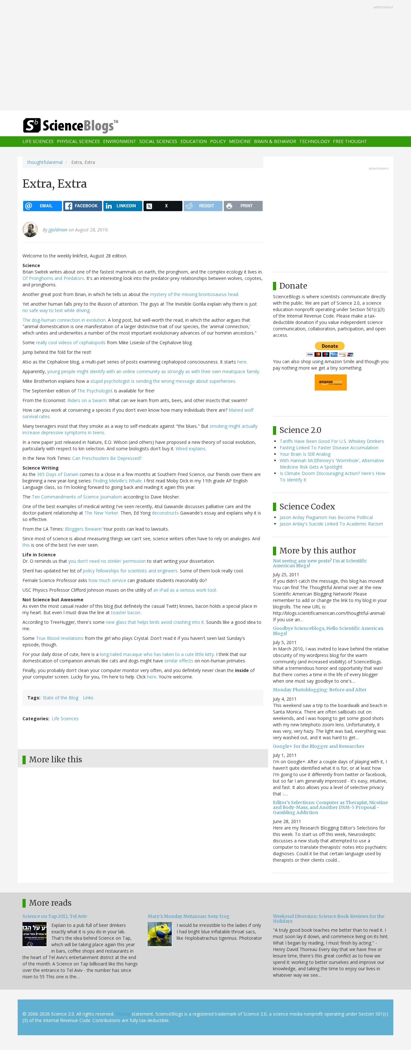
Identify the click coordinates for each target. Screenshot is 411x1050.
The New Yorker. (101, 513)
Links (88, 698)
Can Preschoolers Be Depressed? (107, 458)
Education (193, 141)
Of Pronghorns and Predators (53, 278)
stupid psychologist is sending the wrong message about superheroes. (163, 381)
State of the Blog (60, 698)
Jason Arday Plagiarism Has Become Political (326, 517)
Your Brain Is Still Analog (305, 454)
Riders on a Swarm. (87, 400)
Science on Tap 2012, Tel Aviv (54, 916)
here (151, 677)
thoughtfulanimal (45, 162)
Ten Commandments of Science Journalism (77, 497)
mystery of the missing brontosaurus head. (194, 294)
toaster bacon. (126, 612)
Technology (314, 141)
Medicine (240, 141)
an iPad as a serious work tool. (185, 590)
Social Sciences (158, 141)
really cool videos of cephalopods (71, 342)
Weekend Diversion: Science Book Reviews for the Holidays (328, 918)
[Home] (83, 126)
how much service (107, 580)
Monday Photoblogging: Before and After (320, 690)
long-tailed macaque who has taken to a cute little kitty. (157, 654)
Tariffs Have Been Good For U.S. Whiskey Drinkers (332, 441)
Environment (119, 141)
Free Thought (350, 141)
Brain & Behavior (275, 141)
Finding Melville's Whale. (118, 481)
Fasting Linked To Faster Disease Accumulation (329, 447)
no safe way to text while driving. (56, 310)
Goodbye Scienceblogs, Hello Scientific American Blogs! (328, 630)
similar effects (178, 661)
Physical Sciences (78, 141)
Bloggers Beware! (83, 529)
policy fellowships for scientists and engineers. (131, 571)
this (26, 545)
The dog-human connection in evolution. (64, 320)
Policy (218, 141)
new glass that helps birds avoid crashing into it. (155, 622)
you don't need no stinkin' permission (107, 561)
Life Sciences (38, 141)
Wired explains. (191, 448)
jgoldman (57, 230)
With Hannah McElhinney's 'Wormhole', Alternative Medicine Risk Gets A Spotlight (332, 463)
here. (242, 362)
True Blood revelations (59, 638)
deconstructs (165, 513)
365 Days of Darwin (57, 474)
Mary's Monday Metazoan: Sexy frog (189, 916)
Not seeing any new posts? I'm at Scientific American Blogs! (320, 563)
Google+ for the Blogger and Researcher (318, 746)
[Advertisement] (205, 56)
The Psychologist (95, 391)
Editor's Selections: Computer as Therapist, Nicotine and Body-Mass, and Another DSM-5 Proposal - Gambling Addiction (330, 807)
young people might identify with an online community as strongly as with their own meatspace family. (153, 371)
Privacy (123, 1014)
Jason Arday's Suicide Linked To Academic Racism (331, 524)
